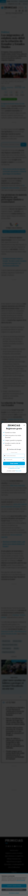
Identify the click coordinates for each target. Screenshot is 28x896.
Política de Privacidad (20, 466)
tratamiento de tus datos (15, 468)
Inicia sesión (18, 470)
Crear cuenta (14, 463)
